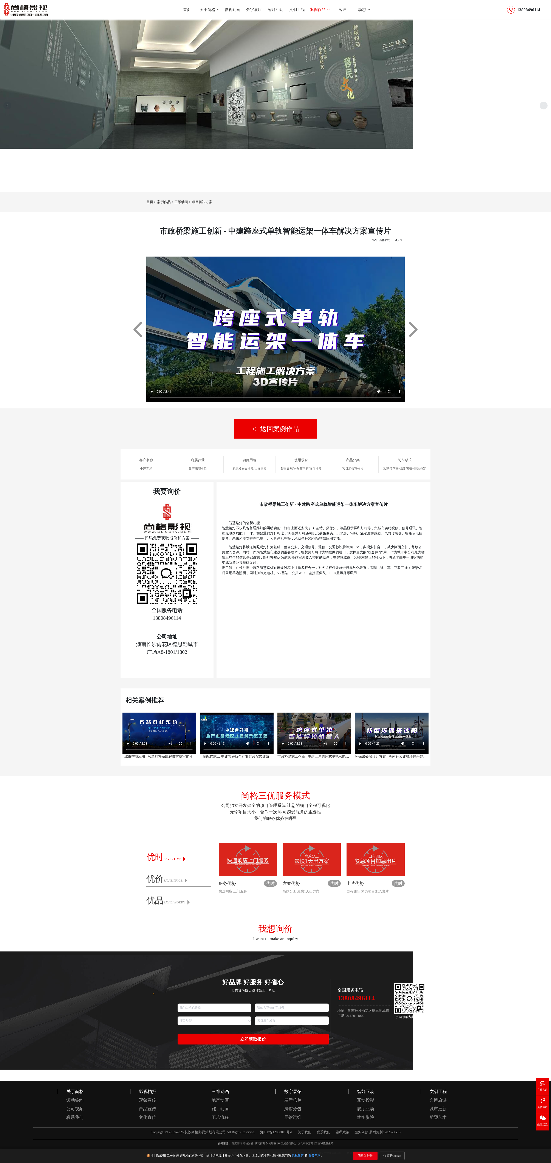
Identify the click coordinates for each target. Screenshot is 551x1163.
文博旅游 (438, 1100)
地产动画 (220, 1100)
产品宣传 (147, 1108)
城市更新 (438, 1108)
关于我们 (304, 1132)
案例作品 (318, 10)
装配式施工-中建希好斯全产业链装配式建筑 (236, 756)
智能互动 (275, 10)
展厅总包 (292, 1100)
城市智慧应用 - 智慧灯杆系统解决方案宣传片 (158, 756)
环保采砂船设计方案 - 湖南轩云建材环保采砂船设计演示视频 (391, 756)
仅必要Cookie (392, 1155)
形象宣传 (147, 1100)
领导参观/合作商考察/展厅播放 (301, 468)
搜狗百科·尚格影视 (265, 1143)
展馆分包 (292, 1108)
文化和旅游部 (305, 1143)
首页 (187, 10)
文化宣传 (147, 1117)
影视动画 (232, 10)
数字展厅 (254, 10)
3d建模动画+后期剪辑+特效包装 (404, 468)
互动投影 (365, 1100)
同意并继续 (365, 1155)
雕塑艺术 (438, 1117)
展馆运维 (292, 1117)
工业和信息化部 (324, 1143)
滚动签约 (75, 1100)
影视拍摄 (147, 1091)
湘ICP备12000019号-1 (276, 1132)
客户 (343, 10)
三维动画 (181, 202)
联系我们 (75, 1117)
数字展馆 (293, 1091)
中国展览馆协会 (287, 1143)
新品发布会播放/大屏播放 (249, 468)
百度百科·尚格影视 (242, 1143)
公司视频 (75, 1108)
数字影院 (365, 1117)
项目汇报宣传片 (352, 468)
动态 (362, 10)
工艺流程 (220, 1117)
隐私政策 (298, 1155)
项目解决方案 (202, 202)
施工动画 (220, 1108)
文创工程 (297, 10)
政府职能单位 (198, 468)
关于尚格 (208, 10)
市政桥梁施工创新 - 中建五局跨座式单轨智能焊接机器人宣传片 (313, 756)
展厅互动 (365, 1108)
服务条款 (314, 1155)
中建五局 (146, 468)
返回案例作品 (279, 428)
